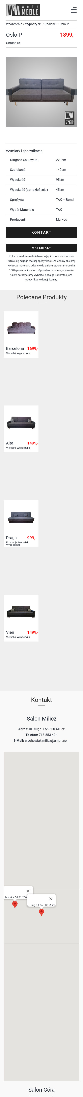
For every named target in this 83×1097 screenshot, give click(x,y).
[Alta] (21, 410)
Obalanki (51, 24)
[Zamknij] (51, 899)
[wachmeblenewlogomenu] (23, 5)
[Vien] (21, 599)
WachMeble (14, 24)
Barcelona (15, 348)
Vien (10, 632)
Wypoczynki (33, 24)
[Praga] (21, 504)
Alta (9, 443)
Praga (11, 537)
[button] (9, 92)
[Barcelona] (21, 315)
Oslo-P (64, 24)
